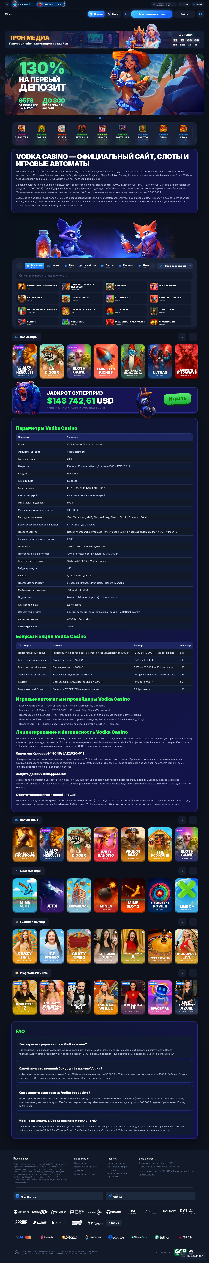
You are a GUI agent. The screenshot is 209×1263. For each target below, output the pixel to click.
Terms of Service (147, 1174)
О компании (80, 1163)
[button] (96, 118)
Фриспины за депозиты (85, 1174)
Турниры (78, 1170)
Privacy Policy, (187, 1171)
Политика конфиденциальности (117, 1171)
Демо (29, 370)
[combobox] (186, 266)
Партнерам (112, 1176)
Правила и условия (116, 1163)
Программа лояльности (86, 1166)
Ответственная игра (117, 1166)
